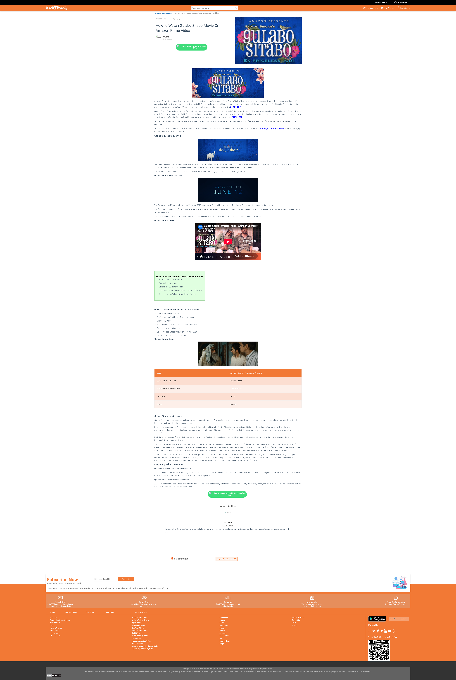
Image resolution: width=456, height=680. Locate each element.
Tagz (221, 638)
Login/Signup (405, 8)
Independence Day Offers (141, 641)
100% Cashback (401, 2)
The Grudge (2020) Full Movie (271, 128)
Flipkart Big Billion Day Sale (142, 649)
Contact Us (296, 620)
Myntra (222, 630)
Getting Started (298, 617)
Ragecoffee (224, 636)
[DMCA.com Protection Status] (54, 676)
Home (157, 13)
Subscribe (126, 579)
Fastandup (223, 617)
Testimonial (54, 630)
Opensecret (223, 625)
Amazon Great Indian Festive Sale (145, 646)
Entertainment (167, 13)
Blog (52, 625)
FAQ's (294, 623)
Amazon (222, 633)
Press (294, 625)
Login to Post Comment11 (226, 559)
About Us (53, 617)
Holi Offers (136, 633)
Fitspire (222, 644)
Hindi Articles (55, 633)
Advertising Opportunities (60, 620)
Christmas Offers (138, 625)
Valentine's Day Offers (140, 636)
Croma (222, 620)
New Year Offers (138, 628)
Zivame (222, 628)
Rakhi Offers (136, 638)
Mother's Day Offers (139, 617)
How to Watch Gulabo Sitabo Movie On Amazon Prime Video (196, 13)
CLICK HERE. (237, 117)
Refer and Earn (55, 636)
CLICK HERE (235, 107)
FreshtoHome (224, 641)
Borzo (221, 623)
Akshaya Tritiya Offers (140, 620)
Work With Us (55, 623)
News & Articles (56, 628)
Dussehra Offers (138, 644)
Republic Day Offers (139, 630)
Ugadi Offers (137, 623)
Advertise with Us (381, 2)
